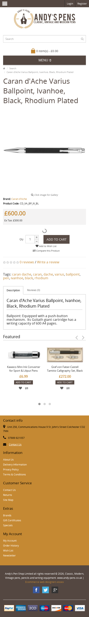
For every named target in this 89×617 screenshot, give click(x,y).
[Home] (4, 68)
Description (13, 290)
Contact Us (15, 444)
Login (70, 3)
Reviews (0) (33, 290)
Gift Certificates (12, 520)
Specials (8, 525)
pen (6, 278)
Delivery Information (15, 464)
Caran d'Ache (19, 199)
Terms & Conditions (14, 474)
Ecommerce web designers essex (44, 582)
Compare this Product (48, 250)
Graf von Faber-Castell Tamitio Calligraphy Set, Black (65, 368)
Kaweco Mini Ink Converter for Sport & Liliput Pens (23, 368)
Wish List (8, 550)
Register (82, 3)
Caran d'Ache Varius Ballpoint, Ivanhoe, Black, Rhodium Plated (40, 72)
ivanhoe (17, 278)
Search (12, 68)
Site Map (8, 500)
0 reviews (27, 262)
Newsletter (9, 555)
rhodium (41, 278)
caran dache (21, 274)
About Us (8, 459)
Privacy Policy (11, 469)
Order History (11, 545)
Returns (7, 495)
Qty (21, 239)
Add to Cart (56, 239)
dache (48, 274)
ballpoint (73, 274)
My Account (10, 540)
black (29, 278)
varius (59, 274)
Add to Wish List (47, 246)
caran (37, 274)
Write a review (48, 262)
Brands (7, 515)
